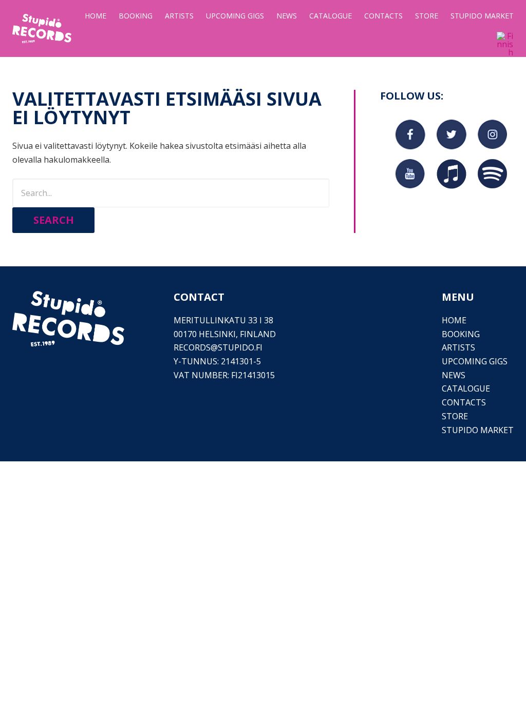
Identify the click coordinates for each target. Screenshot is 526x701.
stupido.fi (240, 347)
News (453, 375)
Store (455, 416)
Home (454, 320)
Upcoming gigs (475, 361)
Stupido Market (478, 430)
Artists (458, 347)
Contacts (464, 402)
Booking (461, 334)
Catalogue (466, 388)
